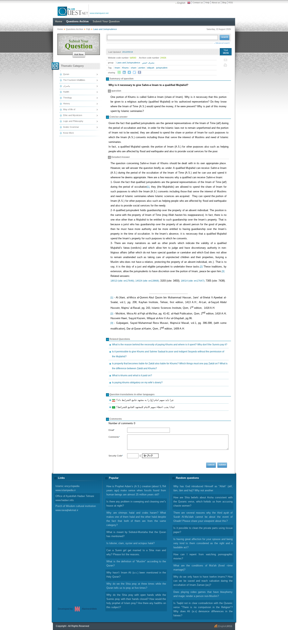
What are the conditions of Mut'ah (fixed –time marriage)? (203, 567)
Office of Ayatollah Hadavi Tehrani (74, 498)
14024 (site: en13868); (147, 280)
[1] (148, 186)
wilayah (150, 68)
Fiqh (88, 29)
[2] (201, 266)
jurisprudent (161, 68)
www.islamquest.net (99, 13)
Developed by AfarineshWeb (77, 609)
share (133, 68)
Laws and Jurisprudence (128, 62)
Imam (117, 68)
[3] (223, 271)
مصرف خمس (148, 62)
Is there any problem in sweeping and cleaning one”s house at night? (136, 503)
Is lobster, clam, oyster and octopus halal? (130, 543)
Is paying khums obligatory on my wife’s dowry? (137, 382)
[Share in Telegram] (129, 72)
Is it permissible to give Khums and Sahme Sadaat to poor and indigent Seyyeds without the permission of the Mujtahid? (168, 354)
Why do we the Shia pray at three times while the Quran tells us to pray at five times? (136, 585)
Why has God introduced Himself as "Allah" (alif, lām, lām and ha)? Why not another (203, 488)
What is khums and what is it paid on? (132, 375)
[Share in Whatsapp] (119, 72)
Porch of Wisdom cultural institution (75, 508)
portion (142, 68)
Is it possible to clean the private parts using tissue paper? (203, 530)
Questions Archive (74, 29)
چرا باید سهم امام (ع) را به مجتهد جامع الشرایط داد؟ (144, 400)
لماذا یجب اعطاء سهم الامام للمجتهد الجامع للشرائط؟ (145, 408)
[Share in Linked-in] (124, 72)
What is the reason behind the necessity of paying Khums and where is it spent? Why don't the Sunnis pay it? (169, 344)
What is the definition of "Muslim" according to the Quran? (136, 563)
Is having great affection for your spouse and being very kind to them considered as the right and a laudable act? (203, 543)
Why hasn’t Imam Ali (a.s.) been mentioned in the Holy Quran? (136, 574)
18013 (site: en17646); (122, 280)
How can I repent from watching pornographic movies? (203, 556)
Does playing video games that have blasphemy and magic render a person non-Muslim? (203, 594)
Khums (125, 68)
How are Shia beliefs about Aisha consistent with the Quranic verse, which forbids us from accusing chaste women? (203, 501)
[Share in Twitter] (134, 72)
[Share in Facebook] (139, 72)
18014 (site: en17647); (193, 280)
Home (60, 29)
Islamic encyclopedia (67, 488)
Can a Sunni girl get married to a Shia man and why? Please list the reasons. (136, 552)
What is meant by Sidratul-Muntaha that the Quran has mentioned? (136, 534)
